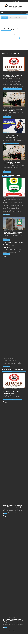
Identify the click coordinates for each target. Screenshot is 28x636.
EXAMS (4, 116)
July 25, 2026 (6, 107)
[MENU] (27, 13)
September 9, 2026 (7, 503)
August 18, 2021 (7, 245)
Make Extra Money (6, 214)
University (19, 89)
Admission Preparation (7, 89)
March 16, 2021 (7, 358)
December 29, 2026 (7, 71)
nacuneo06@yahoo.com (17, 71)
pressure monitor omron (16, 635)
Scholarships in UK (15, 143)
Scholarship (14, 89)
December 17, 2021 (7, 230)
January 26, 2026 (7, 197)
